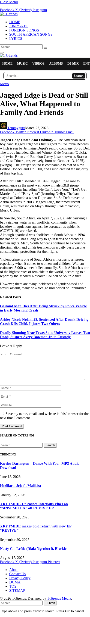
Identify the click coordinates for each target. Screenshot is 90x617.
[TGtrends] (9, 14)
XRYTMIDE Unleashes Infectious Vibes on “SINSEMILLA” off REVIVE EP (34, 506)
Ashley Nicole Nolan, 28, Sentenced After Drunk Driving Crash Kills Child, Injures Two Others (44, 322)
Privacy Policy (19, 578)
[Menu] (2, 52)
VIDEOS (38, 63)
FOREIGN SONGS (24, 30)
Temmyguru (16, 128)
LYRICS (15, 39)
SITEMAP (17, 590)
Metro (4, 84)
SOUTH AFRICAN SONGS (31, 34)
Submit (50, 603)
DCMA (15, 582)
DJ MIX (73, 63)
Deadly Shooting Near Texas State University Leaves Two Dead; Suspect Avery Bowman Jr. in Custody (45, 335)
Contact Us (17, 574)
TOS (12, 586)
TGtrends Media (59, 598)
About (13, 570)
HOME (14, 22)
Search (79, 76)
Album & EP (18, 26)
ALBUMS (56, 63)
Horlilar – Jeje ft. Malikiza (20, 486)
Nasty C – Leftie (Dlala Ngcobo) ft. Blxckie (33, 549)
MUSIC (22, 63)
